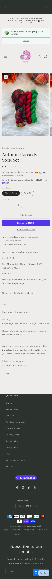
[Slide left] (20, 141)
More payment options (26, 230)
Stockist (9, 466)
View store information (15, 245)
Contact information (34, 534)
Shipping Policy (12, 435)
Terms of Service (13, 428)
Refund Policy (12, 441)
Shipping (5, 175)
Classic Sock (11, 193)
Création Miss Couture (24, 526)
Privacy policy (29, 529)
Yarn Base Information (16, 422)
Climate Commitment (15, 460)
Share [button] (7, 373)
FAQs (8, 454)
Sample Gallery (12, 409)
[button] (5, 56)
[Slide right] (32, 141)
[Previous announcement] (5, 7)
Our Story (10, 416)
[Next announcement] (47, 7)
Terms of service (43, 529)
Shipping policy (19, 534)
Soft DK (27, 193)
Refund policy (16, 529)
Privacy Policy (12, 447)
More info (26, 41)
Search (9, 403)
